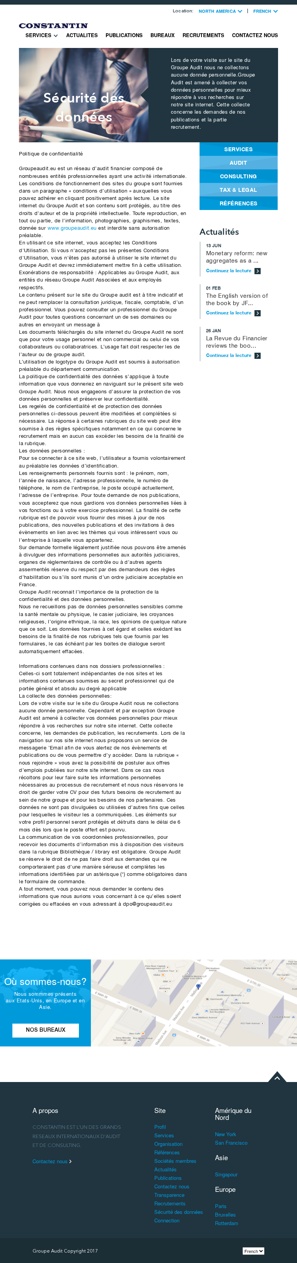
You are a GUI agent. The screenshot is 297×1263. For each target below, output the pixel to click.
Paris (221, 1206)
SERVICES (238, 149)
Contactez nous (255, 35)
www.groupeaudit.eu (72, 228)
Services (39, 35)
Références (167, 1152)
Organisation (168, 1143)
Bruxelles (225, 1214)
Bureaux (162, 35)
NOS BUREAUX (45, 1030)
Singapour (226, 1174)
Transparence (169, 1194)
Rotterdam (226, 1223)
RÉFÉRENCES (239, 203)
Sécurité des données (178, 1211)
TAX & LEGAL (238, 189)
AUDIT (239, 162)
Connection (166, 1220)
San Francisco (231, 1142)
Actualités (165, 1169)
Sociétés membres (175, 1160)
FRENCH (263, 11)
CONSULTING (238, 176)
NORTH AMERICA (218, 11)
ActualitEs (82, 35)
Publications (124, 35)
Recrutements (203, 35)
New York (225, 1134)
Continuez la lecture (229, 270)
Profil (160, 1126)
